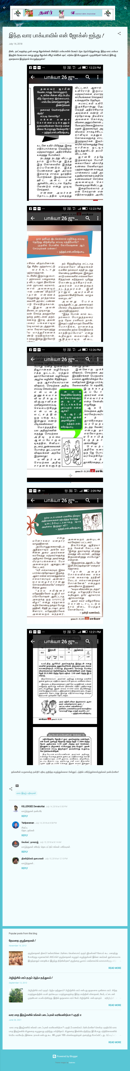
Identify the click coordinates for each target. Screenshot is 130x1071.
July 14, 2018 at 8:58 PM (46, 823)
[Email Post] (17, 786)
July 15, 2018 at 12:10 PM (56, 858)
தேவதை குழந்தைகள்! (22, 941)
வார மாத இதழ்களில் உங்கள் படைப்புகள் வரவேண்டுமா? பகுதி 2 (45, 1015)
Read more (115, 968)
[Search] (125, 9)
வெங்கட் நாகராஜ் (30, 842)
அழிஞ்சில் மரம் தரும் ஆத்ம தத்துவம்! (30, 978)
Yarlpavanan (28, 822)
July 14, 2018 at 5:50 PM (56, 806)
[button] (119, 34)
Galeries (72, 1063)
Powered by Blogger (67, 1056)
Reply (25, 816)
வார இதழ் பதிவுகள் (26, 793)
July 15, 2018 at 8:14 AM (50, 842)
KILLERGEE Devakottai (33, 806)
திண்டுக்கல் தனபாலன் (33, 858)
